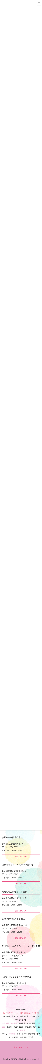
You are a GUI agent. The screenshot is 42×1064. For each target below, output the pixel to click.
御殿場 (22, 1030)
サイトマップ (20, 1047)
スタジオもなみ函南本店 (13, 918)
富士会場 (12, 1033)
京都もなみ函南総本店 (12, 837)
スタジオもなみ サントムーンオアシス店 (21, 946)
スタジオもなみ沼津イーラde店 (17, 976)
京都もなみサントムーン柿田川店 (17, 864)
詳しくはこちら (21, 856)
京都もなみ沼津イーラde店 (14, 891)
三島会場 (5, 1023)
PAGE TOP (39, 1030)
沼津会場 (13, 1023)
